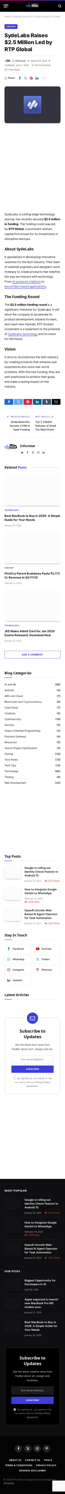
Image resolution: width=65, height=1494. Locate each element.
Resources (11, 742)
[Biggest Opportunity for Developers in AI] (13, 1284)
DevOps (9, 724)
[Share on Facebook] (19, 78)
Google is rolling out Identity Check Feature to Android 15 (41, 871)
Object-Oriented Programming (22, 730)
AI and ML (10, 684)
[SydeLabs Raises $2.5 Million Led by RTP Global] (32, 104)
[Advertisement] (32, 168)
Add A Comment (32, 654)
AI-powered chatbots (26, 281)
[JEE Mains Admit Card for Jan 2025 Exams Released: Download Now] (32, 605)
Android (9, 690)
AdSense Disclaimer (32, 1470)
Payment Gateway (15, 736)
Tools (48, 1460)
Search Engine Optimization (21, 748)
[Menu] (6, 6)
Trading (9, 776)
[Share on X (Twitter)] (25, 78)
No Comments (43, 65)
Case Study (11, 707)
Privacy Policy (42, 1082)
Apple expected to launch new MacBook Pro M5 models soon (41, 1303)
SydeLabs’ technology (23, 334)
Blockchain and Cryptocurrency (23, 701)
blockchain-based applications (25, 286)
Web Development (15, 782)
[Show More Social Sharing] (44, 78)
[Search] (59, 6)
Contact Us (32, 1460)
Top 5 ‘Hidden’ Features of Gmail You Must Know (45, 425)
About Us (15, 1460)
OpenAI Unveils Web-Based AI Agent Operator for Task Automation (41, 914)
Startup (11, 26)
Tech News (11, 759)
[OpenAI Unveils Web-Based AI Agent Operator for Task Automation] (13, 914)
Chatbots (10, 713)
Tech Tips (10, 765)
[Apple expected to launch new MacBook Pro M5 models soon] (13, 1303)
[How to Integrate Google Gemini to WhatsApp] (13, 893)
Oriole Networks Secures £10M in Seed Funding (20, 425)
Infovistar (21, 60)
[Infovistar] (32, 5)
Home (8, 16)
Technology (11, 771)
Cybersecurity (13, 719)
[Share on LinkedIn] (37, 78)
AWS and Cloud (14, 695)
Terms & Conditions (18, 1465)
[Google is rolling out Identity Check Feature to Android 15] (13, 872)
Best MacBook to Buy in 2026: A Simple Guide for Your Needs (41, 1325)
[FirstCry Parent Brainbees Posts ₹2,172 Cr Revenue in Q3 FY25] (32, 547)
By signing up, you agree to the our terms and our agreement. (33, 1082)
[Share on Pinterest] (31, 78)
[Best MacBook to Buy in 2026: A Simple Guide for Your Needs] (32, 489)
